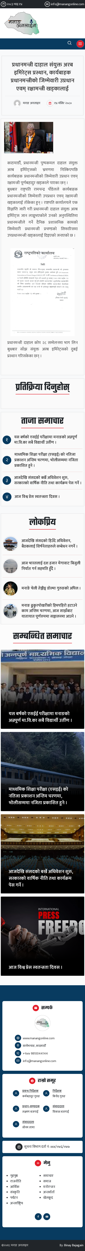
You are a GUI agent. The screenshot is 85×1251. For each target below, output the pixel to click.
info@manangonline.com (67, 4)
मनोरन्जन (49, 1187)
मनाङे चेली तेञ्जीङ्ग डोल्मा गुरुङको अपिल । (51, 588)
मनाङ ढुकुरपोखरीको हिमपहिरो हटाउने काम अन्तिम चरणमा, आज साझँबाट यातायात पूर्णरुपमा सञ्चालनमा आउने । (49, 611)
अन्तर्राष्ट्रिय (16, 1203)
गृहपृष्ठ (14, 1176)
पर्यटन (14, 1198)
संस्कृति (15, 1192)
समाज (47, 1181)
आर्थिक (14, 1187)
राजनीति (15, 1181)
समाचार (48, 1176)
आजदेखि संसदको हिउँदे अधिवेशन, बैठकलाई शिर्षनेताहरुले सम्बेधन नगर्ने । (50, 544)
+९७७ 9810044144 (35, 1053)
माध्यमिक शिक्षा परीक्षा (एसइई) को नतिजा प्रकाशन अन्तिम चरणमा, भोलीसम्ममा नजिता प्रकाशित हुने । (46, 460)
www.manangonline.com (39, 1038)
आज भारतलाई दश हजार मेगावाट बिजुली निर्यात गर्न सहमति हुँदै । (51, 566)
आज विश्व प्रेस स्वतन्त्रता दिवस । (37, 497)
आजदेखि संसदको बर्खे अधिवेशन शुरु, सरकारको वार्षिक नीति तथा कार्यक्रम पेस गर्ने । (48, 481)
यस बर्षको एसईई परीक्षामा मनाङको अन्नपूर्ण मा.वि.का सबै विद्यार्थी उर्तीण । (45, 440)
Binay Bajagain (73, 1245)
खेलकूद (48, 1198)
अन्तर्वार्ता (49, 1192)
